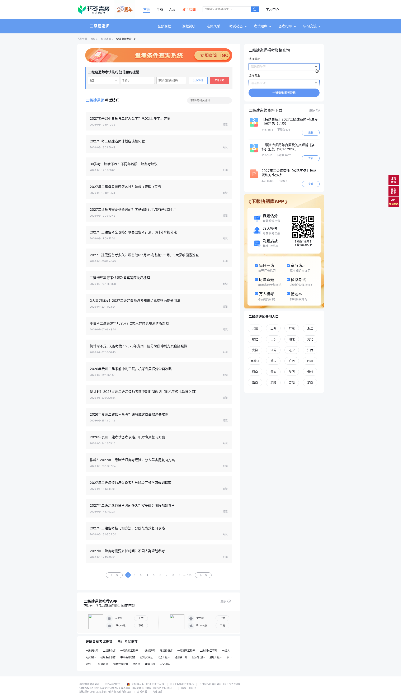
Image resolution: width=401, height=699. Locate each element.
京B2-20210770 (113, 684)
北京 (255, 328)
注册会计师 (181, 657)
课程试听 (188, 26)
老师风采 (213, 26)
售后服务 (393, 191)
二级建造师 (100, 26)
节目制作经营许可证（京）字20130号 (219, 684)
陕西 (292, 371)
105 (189, 575)
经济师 (136, 664)
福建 (255, 339)
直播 (159, 9)
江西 (310, 350)
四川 (310, 361)
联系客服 (142, 691)
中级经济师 (149, 650)
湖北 (292, 339)
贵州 (310, 371)
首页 (146, 9)
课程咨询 (393, 180)
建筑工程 (150, 664)
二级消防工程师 (208, 650)
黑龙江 (255, 361)
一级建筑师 (101, 664)
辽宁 (292, 350)
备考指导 (285, 26)
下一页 (203, 575)
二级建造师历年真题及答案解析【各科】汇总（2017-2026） (288, 147)
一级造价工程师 (129, 650)
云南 (273, 371)
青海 (292, 382)
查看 (310, 132)
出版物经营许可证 (89, 684)
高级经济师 (166, 650)
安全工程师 (163, 657)
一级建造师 (92, 650)
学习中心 (272, 9)
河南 (255, 371)
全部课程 (164, 26)
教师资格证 (146, 657)
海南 (255, 382)
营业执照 (157, 691)
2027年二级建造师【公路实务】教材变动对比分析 (288, 173)
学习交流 (310, 26)
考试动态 (236, 26)
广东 (292, 328)
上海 (273, 328)
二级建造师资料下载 (265, 110)
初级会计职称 (107, 657)
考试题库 (260, 26)
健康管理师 (198, 657)
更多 (223, 601)
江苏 (273, 350)
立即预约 (219, 80)
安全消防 (165, 664)
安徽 (255, 350)
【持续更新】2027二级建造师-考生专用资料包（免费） (289, 121)
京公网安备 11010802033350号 (148, 684)
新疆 (273, 382)
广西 (292, 361)
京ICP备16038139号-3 (182, 684)
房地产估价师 (120, 664)
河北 (310, 339)
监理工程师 (215, 657)
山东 (273, 339)
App (172, 9)
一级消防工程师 (186, 650)
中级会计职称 (127, 657)
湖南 (310, 382)
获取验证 (198, 80)
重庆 (273, 361)
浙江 (310, 328)
